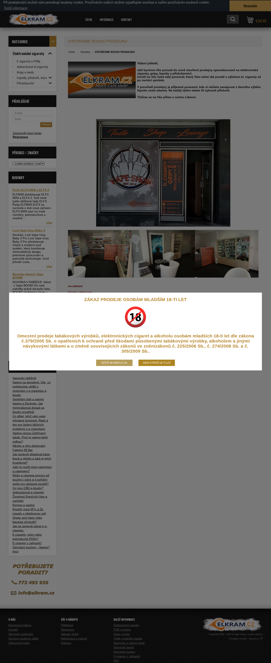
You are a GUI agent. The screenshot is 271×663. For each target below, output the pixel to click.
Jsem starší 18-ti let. (156, 362)
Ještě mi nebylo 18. (114, 362)
